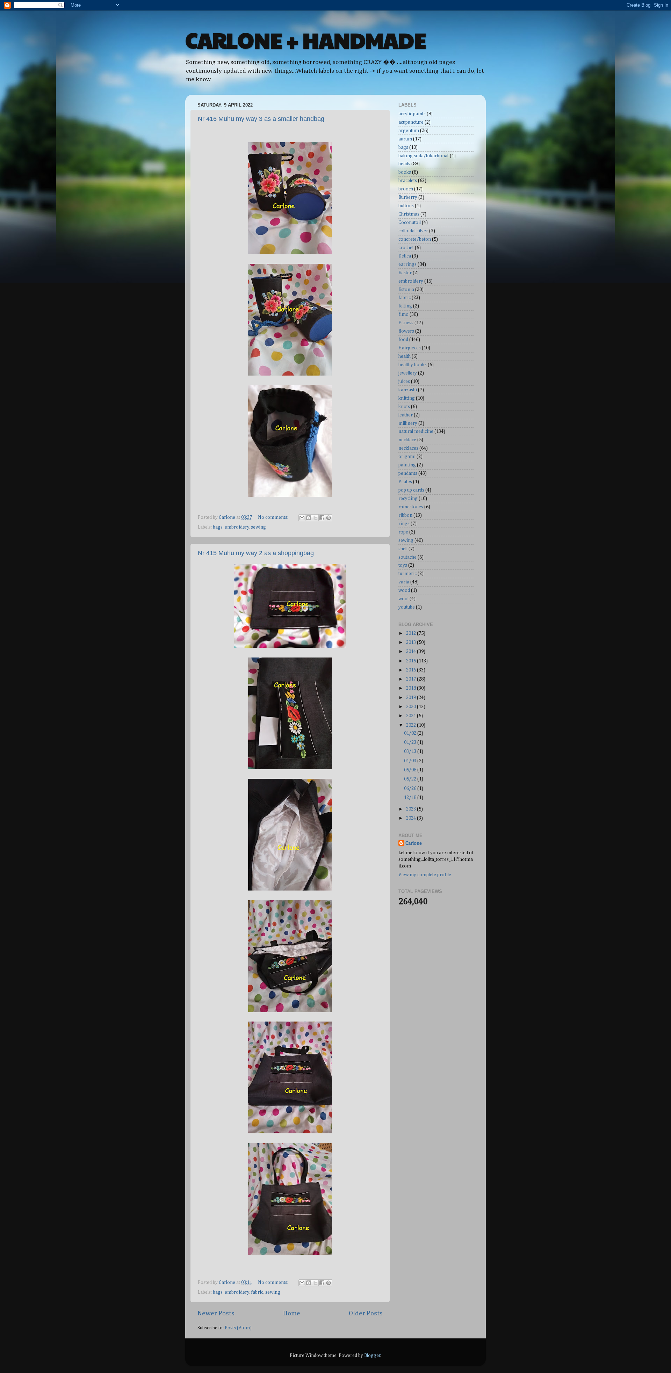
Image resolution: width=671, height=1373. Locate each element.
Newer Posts (216, 1313)
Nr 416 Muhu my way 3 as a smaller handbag (261, 118)
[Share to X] (315, 517)
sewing (258, 527)
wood (404, 590)
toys (402, 565)
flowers (406, 331)
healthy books (412, 364)
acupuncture (411, 122)
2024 (411, 818)
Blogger (372, 1355)
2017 (411, 679)
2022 (411, 725)
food (403, 339)
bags (218, 527)
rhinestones (410, 506)
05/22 (410, 779)
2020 (411, 706)
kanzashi (407, 389)
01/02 (410, 733)
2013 (411, 642)
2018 (411, 688)
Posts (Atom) (238, 1327)
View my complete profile (424, 874)
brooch (405, 189)
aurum (405, 139)
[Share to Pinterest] (328, 517)
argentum (408, 130)
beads (404, 163)
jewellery (407, 373)
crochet (406, 247)
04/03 (410, 760)
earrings (407, 264)
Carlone (413, 843)
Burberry (407, 197)
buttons (406, 205)
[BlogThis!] (308, 517)
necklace (407, 439)
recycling (408, 498)
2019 (411, 697)
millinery (407, 423)
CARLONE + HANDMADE (305, 40)
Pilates (405, 481)
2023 (411, 809)
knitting (406, 398)
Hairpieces (409, 348)
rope (403, 532)
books (404, 172)
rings (404, 523)
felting (405, 306)
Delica (404, 256)
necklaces (408, 448)
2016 (411, 670)
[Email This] (301, 517)
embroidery (237, 527)
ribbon (405, 515)
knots (404, 406)
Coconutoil (409, 222)
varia (403, 582)
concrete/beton (414, 239)
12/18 (410, 797)
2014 (411, 651)
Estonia (406, 289)
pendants (407, 473)
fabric (257, 1292)
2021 (411, 715)
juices (404, 381)
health (404, 356)
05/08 (410, 770)
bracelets (407, 180)
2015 (411, 661)
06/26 (410, 788)
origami (407, 456)
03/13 (410, 751)
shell (402, 548)
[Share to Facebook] (321, 517)
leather (405, 415)
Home (291, 1313)
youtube (406, 607)
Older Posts (366, 1313)
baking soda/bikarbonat (423, 155)
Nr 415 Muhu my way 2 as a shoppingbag (256, 553)
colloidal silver (413, 230)
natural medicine (415, 431)
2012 (411, 633)
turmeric (407, 573)
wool (403, 598)
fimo (403, 314)
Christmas (408, 214)
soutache (407, 557)
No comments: (273, 517)
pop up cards (411, 490)
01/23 (410, 742)
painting (407, 465)
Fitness (405, 322)
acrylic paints (412, 113)
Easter (405, 272)
